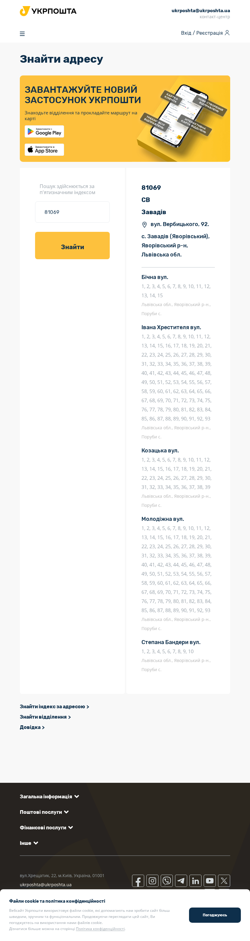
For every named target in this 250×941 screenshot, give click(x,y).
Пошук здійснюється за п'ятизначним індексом (67, 189)
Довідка (30, 727)
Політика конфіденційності (100, 928)
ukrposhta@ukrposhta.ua (46, 884)
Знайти (72, 247)
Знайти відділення (43, 717)
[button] (48, 797)
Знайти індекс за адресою (52, 706)
